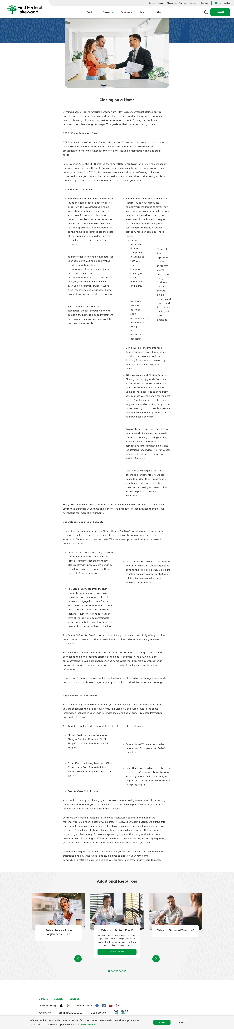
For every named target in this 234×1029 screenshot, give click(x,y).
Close (180, 1022)
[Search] (206, 12)
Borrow (106, 12)
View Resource (117, 951)
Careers (43, 998)
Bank (89, 12)
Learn (143, 12)
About (159, 12)
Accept (162, 1022)
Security (58, 998)
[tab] (109, 971)
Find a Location (223, 3)
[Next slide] (156, 958)
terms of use (88, 1024)
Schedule (194, 3)
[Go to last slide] (78, 958)
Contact (204, 3)
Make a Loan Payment (176, 3)
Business (125, 12)
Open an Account (156, 3)
